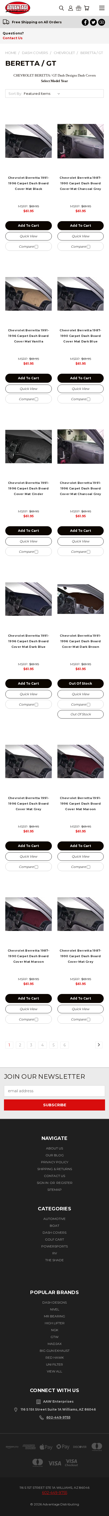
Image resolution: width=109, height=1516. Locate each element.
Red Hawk (55, 1357)
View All (54, 1371)
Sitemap (54, 1190)
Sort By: (15, 93)
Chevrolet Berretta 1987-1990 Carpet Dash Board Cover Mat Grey (80, 956)
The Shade (54, 1260)
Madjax (55, 1344)
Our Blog (55, 1155)
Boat (54, 1226)
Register (64, 1183)
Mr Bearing (54, 1316)
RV (54, 1253)
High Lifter (55, 1323)
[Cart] (86, 8)
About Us (54, 1148)
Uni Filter (54, 1364)
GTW (54, 1337)
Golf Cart (54, 1239)
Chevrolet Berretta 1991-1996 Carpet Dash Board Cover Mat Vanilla (28, 335)
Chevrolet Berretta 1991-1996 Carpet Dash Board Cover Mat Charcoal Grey (80, 488)
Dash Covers (54, 1232)
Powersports (54, 1246)
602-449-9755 (58, 1417)
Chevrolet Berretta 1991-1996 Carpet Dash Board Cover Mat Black (28, 183)
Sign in (43, 1183)
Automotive (54, 1219)
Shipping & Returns (54, 1169)
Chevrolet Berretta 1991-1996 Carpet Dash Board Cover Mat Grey (28, 803)
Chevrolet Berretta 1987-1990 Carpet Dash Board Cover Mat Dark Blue (80, 335)
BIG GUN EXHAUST (55, 1351)
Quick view (28, 236)
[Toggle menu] (101, 8)
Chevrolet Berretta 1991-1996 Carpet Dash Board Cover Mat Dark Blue (28, 641)
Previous (10, 1507)
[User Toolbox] (70, 8)
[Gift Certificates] (78, 8)
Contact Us (12, 38)
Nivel (54, 1309)
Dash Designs (54, 1302)
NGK (54, 1330)
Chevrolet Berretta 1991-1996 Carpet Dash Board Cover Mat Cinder (28, 488)
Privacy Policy (54, 1162)
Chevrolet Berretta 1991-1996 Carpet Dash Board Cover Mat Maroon (80, 803)
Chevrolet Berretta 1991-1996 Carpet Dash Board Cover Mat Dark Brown (80, 641)
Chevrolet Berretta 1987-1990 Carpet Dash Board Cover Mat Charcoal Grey (80, 183)
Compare (27, 246)
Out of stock (80, 683)
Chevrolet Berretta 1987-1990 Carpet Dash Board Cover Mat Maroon (28, 956)
